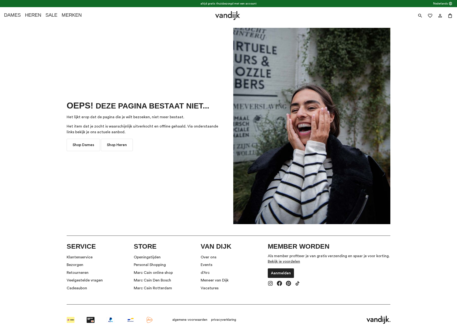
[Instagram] (270, 284)
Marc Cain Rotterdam (153, 288)
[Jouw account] (440, 16)
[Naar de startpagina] (227, 15)
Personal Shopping (150, 265)
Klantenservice (80, 257)
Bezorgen (75, 265)
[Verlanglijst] (430, 16)
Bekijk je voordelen (284, 261)
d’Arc (205, 273)
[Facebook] (279, 284)
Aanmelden (281, 273)
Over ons (208, 257)
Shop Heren (117, 145)
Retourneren (78, 273)
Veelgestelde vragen (85, 280)
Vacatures (210, 288)
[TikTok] (297, 284)
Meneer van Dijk (214, 280)
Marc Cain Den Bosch (152, 280)
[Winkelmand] (450, 16)
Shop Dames (83, 145)
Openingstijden (147, 257)
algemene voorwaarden (189, 319)
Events (206, 265)
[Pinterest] (288, 284)
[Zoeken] (420, 16)
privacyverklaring (223, 319)
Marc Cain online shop (153, 273)
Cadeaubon (77, 288)
